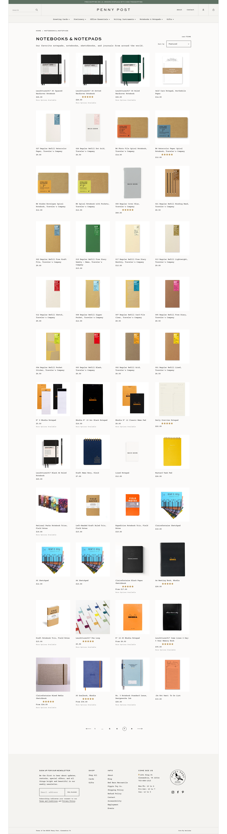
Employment (113, 805)
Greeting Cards (60, 19)
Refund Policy (114, 794)
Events (111, 808)
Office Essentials (99, 19)
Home (38, 31)
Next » (140, 729)
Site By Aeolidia (184, 830)
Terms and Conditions (48, 801)
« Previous (88, 729)
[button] (88, 97)
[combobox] (23, 10)
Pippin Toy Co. (115, 786)
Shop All (93, 775)
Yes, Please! (72, 792)
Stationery (79, 19)
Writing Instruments (124, 19)
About (179, 9)
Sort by (161, 44)
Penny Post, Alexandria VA (61, 830)
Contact (190, 9)
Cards (91, 779)
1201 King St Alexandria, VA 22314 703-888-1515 (148, 778)
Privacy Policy (68, 801)
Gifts (169, 19)
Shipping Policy (115, 790)
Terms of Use (40, 830)
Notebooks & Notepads (150, 19)
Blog (110, 779)
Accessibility (114, 801)
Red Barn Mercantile (118, 783)
